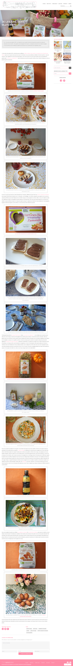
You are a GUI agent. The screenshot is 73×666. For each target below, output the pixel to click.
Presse (69, 3)
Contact (52, 662)
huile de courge (29, 628)
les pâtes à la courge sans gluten (12, 341)
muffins (28, 630)
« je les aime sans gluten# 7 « (29, 335)
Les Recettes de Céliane (32, 532)
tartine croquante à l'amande (43, 630)
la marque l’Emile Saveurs (16, 335)
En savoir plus (28, 664)
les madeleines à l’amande (22, 532)
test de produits (16, 37)
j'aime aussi (35, 628)
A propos (65, 3)
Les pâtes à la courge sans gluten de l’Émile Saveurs (18, 379)
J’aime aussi (54, 3)
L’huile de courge (21, 450)
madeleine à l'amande (42, 628)
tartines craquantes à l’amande (43, 194)
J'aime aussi (10, 37)
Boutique (60, 3)
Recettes (48, 3)
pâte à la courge (33, 630)
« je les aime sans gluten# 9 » (12, 58)
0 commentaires (22, 37)
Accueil (44, 3)
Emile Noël (24, 461)
